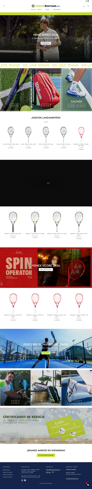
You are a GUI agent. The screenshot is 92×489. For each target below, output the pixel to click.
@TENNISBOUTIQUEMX (45, 455)
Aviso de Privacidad (7, 477)
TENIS (40, 9)
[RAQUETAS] (15, 89)
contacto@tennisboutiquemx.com (53, 469)
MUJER (81, 105)
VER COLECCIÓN (46, 188)
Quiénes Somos (6, 470)
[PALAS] (15, 388)
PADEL (47, 9)
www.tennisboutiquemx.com (72, 478)
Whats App (48, 472)
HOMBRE (72, 105)
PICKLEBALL (57, 9)
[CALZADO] (76, 388)
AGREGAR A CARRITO (11, 141)
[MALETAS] (46, 89)
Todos (46, 122)
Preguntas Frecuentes (7, 472)
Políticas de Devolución (8, 474)
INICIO (33, 9)
